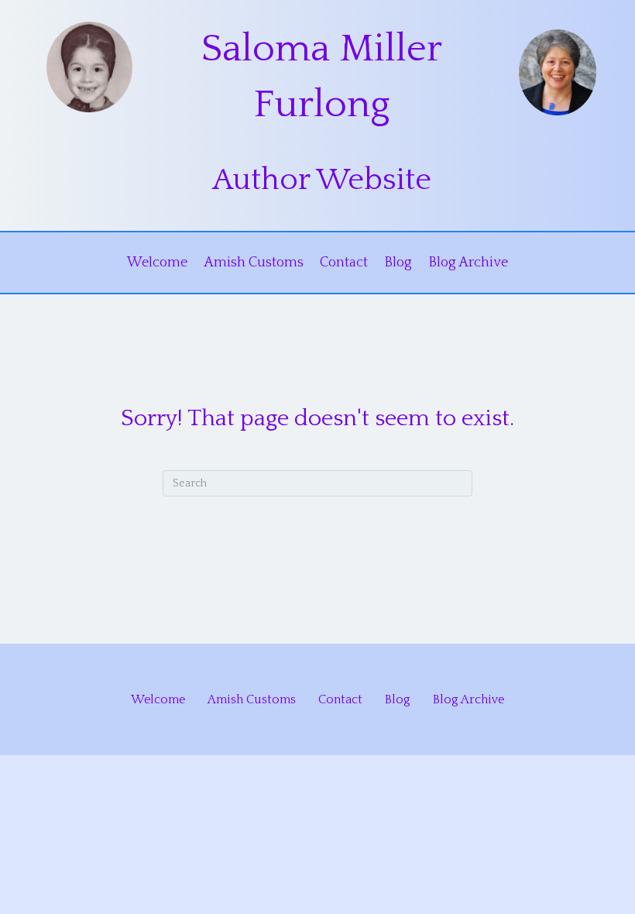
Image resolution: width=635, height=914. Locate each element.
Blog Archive (468, 262)
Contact (344, 262)
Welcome (157, 262)
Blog (398, 262)
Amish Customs (254, 262)
